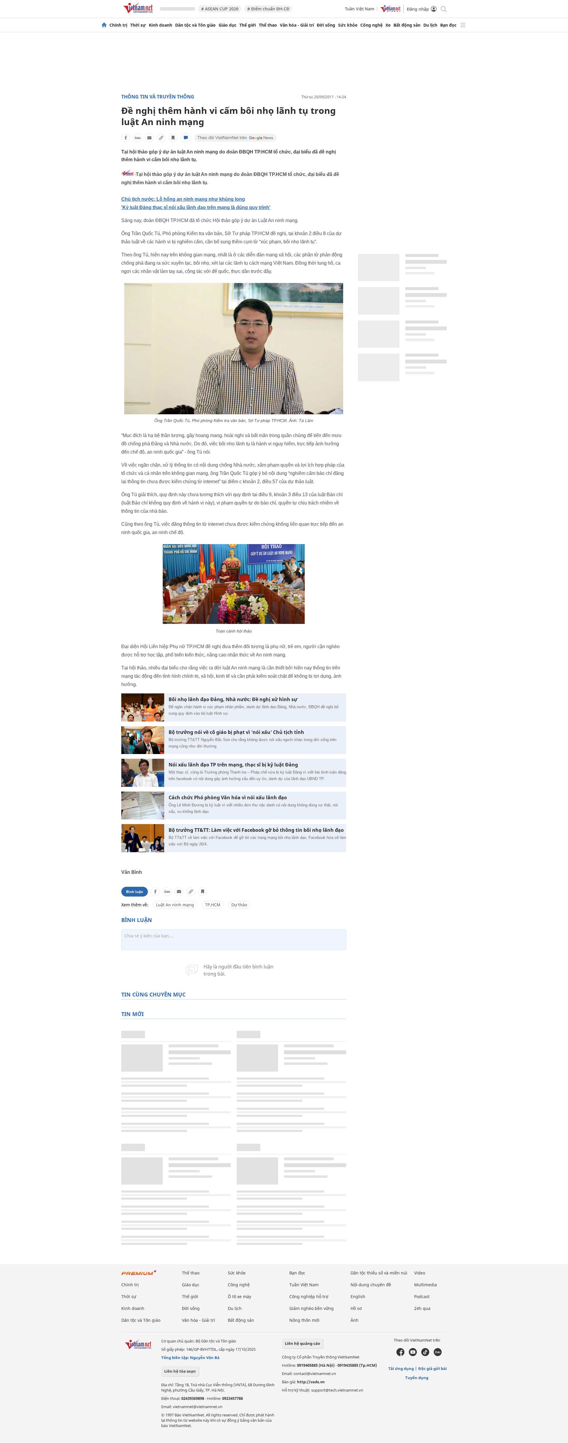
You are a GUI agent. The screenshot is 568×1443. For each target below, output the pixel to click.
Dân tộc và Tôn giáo (195, 25)
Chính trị (118, 25)
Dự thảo (239, 904)
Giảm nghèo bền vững (311, 1308)
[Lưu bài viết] (173, 137)
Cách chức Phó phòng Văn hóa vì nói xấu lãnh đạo (228, 798)
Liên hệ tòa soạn (180, 1371)
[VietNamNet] (104, 25)
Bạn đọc (448, 25)
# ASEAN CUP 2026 (219, 9)
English (358, 1296)
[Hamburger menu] (463, 25)
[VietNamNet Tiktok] (425, 1354)
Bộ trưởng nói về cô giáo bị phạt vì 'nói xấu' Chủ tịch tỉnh (236, 732)
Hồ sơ (356, 1308)
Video (419, 1273)
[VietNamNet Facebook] (400, 1354)
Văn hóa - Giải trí (297, 25)
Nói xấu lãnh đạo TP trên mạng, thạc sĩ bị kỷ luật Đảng (233, 765)
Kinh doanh (160, 25)
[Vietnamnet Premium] (139, 1275)
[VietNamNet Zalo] (438, 1354)
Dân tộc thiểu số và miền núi (379, 1273)
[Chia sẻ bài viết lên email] (149, 137)
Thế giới (247, 25)
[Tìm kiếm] (443, 8)
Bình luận (134, 891)
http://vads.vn (311, 1381)
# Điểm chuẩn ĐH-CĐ (268, 9)
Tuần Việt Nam (359, 9)
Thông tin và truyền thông (157, 96)
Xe (387, 25)
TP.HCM (212, 904)
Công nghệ (371, 25)
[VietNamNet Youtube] (413, 1354)
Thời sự (138, 25)
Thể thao (268, 25)
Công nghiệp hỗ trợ (308, 1296)
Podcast (422, 1296)
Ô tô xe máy (239, 1296)
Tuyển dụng (416, 1377)
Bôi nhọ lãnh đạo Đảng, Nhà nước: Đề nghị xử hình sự (233, 699)
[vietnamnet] (139, 14)
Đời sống (326, 25)
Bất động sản (406, 25)
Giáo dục (227, 25)
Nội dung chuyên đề (371, 1284)
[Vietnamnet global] (390, 11)
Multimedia (425, 1284)
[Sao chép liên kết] (161, 137)
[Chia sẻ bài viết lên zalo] (137, 137)
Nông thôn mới (304, 1320)
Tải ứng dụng (401, 1368)
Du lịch (430, 25)
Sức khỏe (347, 25)
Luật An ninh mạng (175, 904)
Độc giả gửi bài (432, 1368)
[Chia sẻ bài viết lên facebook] (125, 137)
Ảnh (355, 1320)
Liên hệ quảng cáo (302, 1343)
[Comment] (185, 137)
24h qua (422, 1308)
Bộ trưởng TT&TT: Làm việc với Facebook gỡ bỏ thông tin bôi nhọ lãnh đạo (256, 830)
